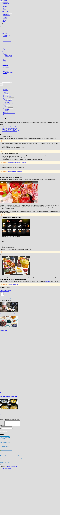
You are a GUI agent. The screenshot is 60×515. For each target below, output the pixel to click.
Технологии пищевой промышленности (5, 24)
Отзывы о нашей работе (5, 11)
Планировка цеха (5, 59)
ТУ (3, 8)
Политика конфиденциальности (6, 468)
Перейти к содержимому (3, 0)
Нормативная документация (6, 4)
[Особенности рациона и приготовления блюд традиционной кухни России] (2, 438)
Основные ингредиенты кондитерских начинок (9, 131)
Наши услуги (3, 10)
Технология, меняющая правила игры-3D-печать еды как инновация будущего (14, 313)
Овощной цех (7, 109)
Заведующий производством (7, 48)
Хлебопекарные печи (8, 102)
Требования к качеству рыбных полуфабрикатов (8, 396)
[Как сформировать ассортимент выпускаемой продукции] (4, 446)
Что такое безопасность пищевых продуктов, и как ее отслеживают (16, 162)
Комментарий (2, 425)
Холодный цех (5, 70)
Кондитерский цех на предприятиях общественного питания (15, 151)
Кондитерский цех (5, 71)
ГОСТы (4, 5)
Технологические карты (6, 3)
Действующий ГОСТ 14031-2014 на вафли (13, 284)
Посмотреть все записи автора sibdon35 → (6, 298)
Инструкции (5, 36)
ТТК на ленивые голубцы (4, 451)
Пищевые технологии (5, 2)
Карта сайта (3, 21)
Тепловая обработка (6, 43)
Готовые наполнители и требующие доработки (11, 130)
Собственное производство (5, 51)
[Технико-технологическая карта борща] (5, 442)
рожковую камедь (47, 281)
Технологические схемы (6, 15)
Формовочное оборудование (9, 103)
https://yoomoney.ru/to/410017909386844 (5, 462)
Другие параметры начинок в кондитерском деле (9, 128)
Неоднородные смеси (6, 127)
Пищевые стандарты (4, 33)
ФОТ (5, 62)
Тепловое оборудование (8, 55)
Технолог (4, 95)
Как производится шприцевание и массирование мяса (9, 414)
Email (1, 428)
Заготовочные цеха (6, 67)
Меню (1, 84)
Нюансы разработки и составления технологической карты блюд (11, 455)
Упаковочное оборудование (9, 101)
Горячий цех (5, 69)
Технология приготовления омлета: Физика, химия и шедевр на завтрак (13, 410)
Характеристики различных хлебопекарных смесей (14, 171)
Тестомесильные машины (8, 56)
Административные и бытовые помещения (9, 72)
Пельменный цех (5, 114)
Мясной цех (6, 110)
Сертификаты (5, 18)
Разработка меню (5, 93)
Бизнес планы (5, 53)
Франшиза (4, 60)
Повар (4, 49)
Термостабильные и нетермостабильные (9, 129)
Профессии (3, 94)
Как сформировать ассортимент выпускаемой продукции (10, 447)
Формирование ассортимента (7, 41)
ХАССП (4, 9)
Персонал (4, 61)
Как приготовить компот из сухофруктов (13, 214)
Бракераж (4, 92)
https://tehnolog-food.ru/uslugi (18, 458)
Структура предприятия (5, 65)
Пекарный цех (5, 73)
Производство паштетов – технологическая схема (9, 392)
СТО (4, 7)
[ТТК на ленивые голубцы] (6, 450)
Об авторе (3, 467)
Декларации (5, 6)
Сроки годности (5, 90)
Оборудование (5, 54)
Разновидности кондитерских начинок (8, 125)
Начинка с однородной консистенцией (9, 126)
